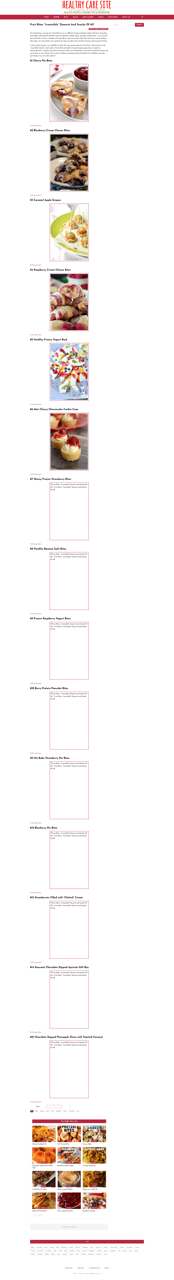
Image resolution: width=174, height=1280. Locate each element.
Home (46, 17)
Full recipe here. (36, 125)
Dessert (105, 28)
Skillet (53, 1254)
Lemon (84, 1250)
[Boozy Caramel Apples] (69, 1179)
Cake (91, 1247)
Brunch (99, 28)
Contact (80, 1268)
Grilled (72, 1250)
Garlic (66, 1250)
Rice (130, 1250)
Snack (69, 1141)
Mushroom (92, 1250)
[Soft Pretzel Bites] (69, 1134)
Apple (36, 1111)
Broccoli (78, 1247)
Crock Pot (40, 1250)
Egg (55, 1250)
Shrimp (47, 1254)
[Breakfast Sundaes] (94, 1200)
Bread (71, 1247)
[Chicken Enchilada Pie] (44, 1134)
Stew (77, 1254)
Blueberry (58, 1111)
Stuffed (99, 1254)
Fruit (78, 1111)
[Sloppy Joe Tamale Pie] (94, 1179)
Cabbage (85, 1247)
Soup (58, 1254)
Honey (78, 1250)
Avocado (39, 1247)
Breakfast (92, 28)
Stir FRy (83, 1254)
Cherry (65, 1111)
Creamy (33, 1250)
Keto (66, 17)
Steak (71, 1254)
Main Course (88, 17)
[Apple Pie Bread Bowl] (44, 1200)
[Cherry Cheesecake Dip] (69, 1200)
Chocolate (71, 1111)
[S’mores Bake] (94, 1134)
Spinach (65, 1254)
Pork (119, 1250)
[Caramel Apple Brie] (94, 1155)
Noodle (99, 1250)
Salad (75, 17)
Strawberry (91, 1254)
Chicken (122, 1247)
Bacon (46, 1247)
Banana (42, 1111)
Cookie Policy (94, 1268)
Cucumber (48, 1250)
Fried (60, 1250)
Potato (125, 1250)
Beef (57, 1247)
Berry (48, 1111)
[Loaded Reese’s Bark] (44, 1179)
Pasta (105, 1250)
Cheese (106, 1247)
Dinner (56, 17)
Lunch (101, 17)
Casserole (98, 1247)
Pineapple (112, 1250)
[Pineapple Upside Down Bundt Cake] (44, 1155)
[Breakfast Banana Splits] (69, 1155)
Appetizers (112, 17)
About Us (126, 17)
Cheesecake (113, 1247)
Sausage (40, 1254)
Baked (52, 1247)
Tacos (105, 1254)
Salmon (33, 1254)
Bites (52, 1111)
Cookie (137, 1247)
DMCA (107, 1268)
